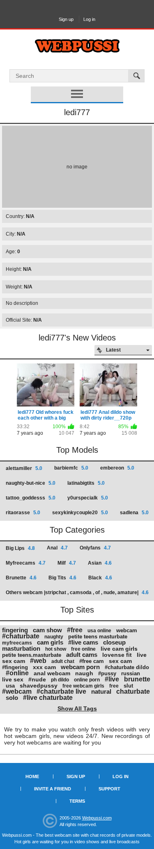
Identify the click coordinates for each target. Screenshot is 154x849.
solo (12, 697)
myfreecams (17, 643)
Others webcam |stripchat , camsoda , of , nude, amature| (77, 592)
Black (100, 578)
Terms (77, 801)
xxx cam (44, 667)
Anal (57, 548)
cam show (47, 630)
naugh (84, 673)
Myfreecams (26, 563)
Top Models (77, 449)
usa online (99, 630)
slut (128, 686)
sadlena (134, 512)
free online (83, 649)
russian (130, 673)
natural (101, 691)
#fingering (15, 667)
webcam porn (80, 666)
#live (112, 679)
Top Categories (77, 529)
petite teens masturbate (97, 636)
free (114, 686)
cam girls (50, 642)
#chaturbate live (61, 691)
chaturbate (133, 691)
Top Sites (77, 609)
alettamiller (24, 468)
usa (10, 686)
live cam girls (119, 648)
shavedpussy (38, 685)
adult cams (81, 654)
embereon (117, 468)
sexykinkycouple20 (80, 512)
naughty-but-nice (30, 483)
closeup (114, 642)
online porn (87, 680)
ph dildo (60, 680)
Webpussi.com (97, 817)
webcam (126, 630)
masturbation (21, 648)
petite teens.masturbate (31, 655)
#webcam (17, 691)
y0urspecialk (87, 498)
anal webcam (52, 673)
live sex (12, 679)
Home (32, 776)
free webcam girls (83, 686)
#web (38, 660)
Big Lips (20, 548)
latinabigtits (86, 483)
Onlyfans (95, 548)
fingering (15, 630)
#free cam (91, 661)
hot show (55, 649)
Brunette (21, 578)
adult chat (62, 661)
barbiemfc (71, 468)
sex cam (120, 661)
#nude (37, 679)
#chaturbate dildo (127, 667)
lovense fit (117, 655)
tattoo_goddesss (30, 498)
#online (17, 673)
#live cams (83, 642)
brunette (137, 679)
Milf (66, 563)
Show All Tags (77, 708)
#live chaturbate (48, 697)
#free (75, 630)
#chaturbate (20, 636)
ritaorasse (23, 512)
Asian (100, 563)
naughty (53, 637)
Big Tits (62, 578)
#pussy (107, 673)
